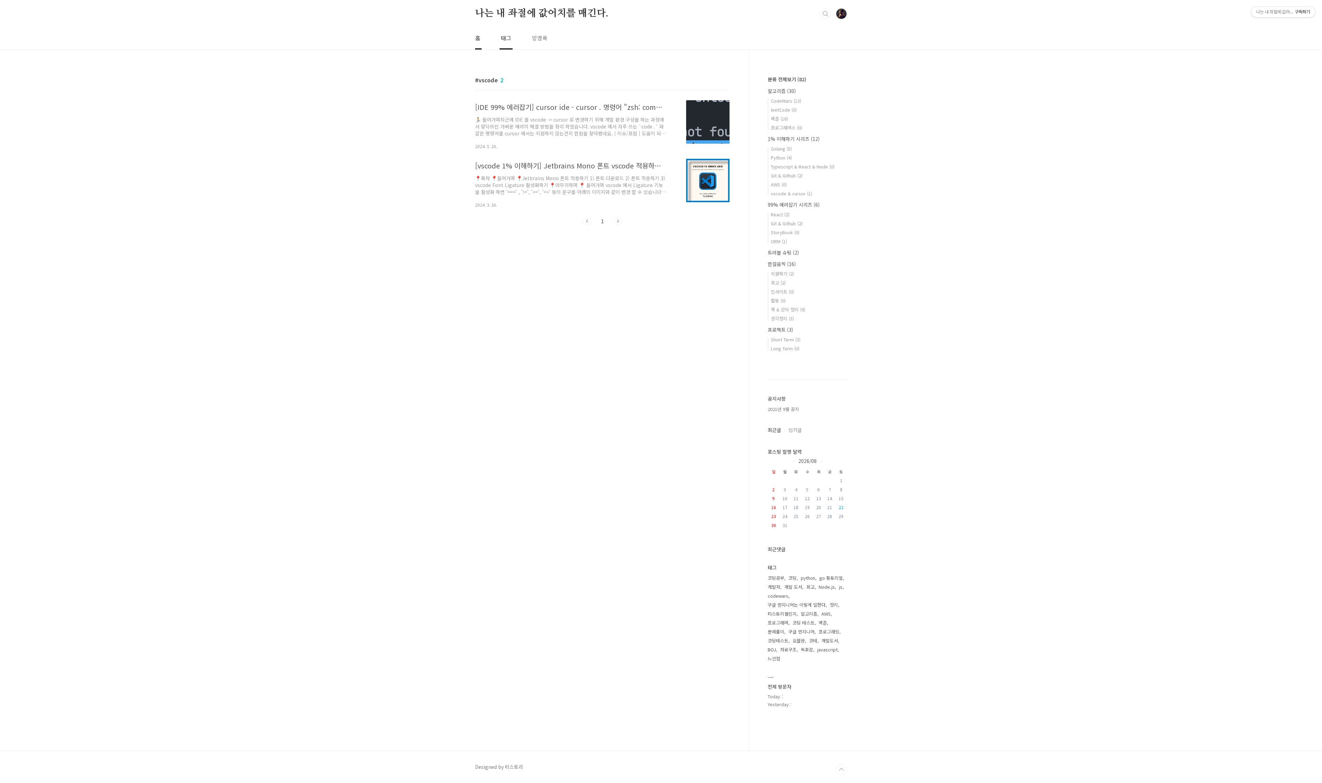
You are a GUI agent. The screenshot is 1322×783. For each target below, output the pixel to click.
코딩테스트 (778, 640)
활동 (778, 300)
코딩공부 (776, 578)
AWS (779, 184)
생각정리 (782, 318)
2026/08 (807, 460)
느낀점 (774, 658)
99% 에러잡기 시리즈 (794, 204)
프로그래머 (778, 622)
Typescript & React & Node (803, 166)
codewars (778, 596)
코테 (813, 640)
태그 (506, 38)
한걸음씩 (782, 263)
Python (781, 157)
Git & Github (786, 175)
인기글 (795, 429)
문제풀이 (776, 631)
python (808, 578)
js (840, 587)
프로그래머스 (786, 127)
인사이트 (782, 291)
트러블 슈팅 (783, 252)
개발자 (774, 587)
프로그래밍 (829, 631)
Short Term (785, 339)
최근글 (774, 429)
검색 (825, 14)
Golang (781, 148)
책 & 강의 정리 (788, 309)
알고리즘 (782, 90)
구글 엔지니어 (801, 631)
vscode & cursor (791, 193)
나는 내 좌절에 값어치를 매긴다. (541, 13)
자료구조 (788, 649)
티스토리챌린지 (782, 613)
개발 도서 (793, 587)
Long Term (785, 348)
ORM (779, 241)
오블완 (799, 640)
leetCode (784, 109)
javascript (827, 649)
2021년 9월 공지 (783, 409)
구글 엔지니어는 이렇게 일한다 (797, 604)
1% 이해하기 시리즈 (794, 138)
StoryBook (785, 232)
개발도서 (829, 640)
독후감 (807, 649)
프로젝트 (780, 329)
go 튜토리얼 (831, 578)
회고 (778, 282)
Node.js (827, 587)
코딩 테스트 (804, 622)
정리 (834, 604)
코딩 (792, 578)
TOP (841, 769)
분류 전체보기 (787, 79)
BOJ (772, 649)
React (780, 214)
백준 (779, 118)
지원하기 (782, 273)
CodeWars (786, 100)
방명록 (539, 38)
